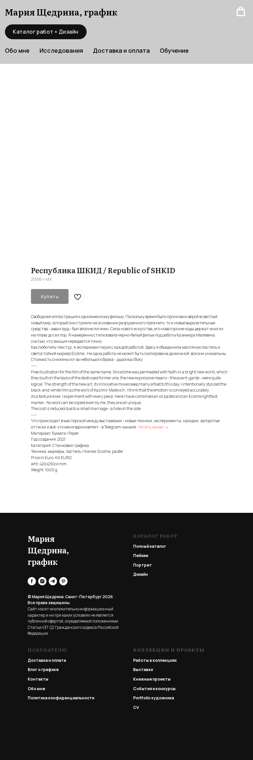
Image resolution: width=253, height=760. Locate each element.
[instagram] (42, 581)
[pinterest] (63, 581)
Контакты (38, 679)
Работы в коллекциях (155, 660)
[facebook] (32, 581)
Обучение (174, 50)
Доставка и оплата (121, 50)
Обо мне (36, 688)
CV (136, 707)
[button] (241, 11)
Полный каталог (149, 546)
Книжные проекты (152, 679)
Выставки (143, 669)
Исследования (61, 50)
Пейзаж (140, 555)
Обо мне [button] (17, 50)
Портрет (142, 565)
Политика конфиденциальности (61, 698)
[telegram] (53, 581)
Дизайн (140, 574)
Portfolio (142, 698)
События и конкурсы (154, 688)
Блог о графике (43, 669)
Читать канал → (153, 427)
